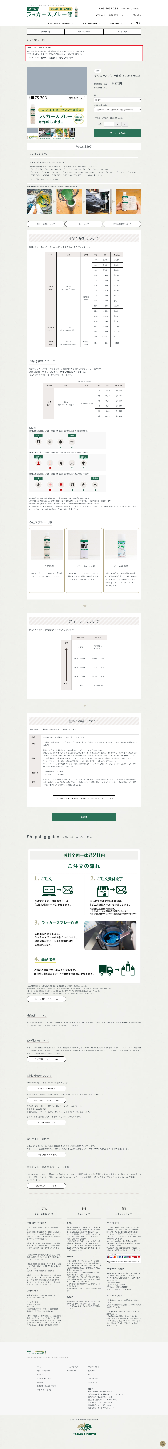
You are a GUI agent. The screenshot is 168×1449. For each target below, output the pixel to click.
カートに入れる (120, 133)
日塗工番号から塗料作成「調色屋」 (101, 1391)
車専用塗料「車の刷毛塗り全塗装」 (101, 1397)
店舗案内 (40, 1382)
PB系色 (36, 40)
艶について (84, 223)
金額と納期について (45, 223)
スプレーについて (84, 31)
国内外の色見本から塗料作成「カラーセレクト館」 (106, 1394)
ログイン (125, 15)
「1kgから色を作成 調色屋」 (46, 1154)
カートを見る (93, 1378)
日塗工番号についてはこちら (46, 1059)
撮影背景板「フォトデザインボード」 (101, 1408)
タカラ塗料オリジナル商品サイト (100, 1402)
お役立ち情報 (114, 23)
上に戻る (84, 817)
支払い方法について (44, 1378)
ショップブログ (72, 1367)
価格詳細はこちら (100, 87)
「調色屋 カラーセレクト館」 (46, 1186)
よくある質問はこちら (46, 1122)
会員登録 (91, 1370)
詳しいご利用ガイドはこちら (46, 999)
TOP (162, 1444)
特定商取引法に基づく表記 (46, 1386)
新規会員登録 (113, 15)
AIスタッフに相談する (46, 1088)
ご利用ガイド (46, 31)
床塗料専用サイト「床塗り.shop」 (100, 1405)
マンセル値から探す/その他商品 (58, 23)
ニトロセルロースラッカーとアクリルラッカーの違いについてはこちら (84, 798)
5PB (43, 40)
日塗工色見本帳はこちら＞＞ (84, 166)
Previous (30, 97)
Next (84, 97)
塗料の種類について (122, 223)
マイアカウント (99, 15)
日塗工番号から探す (90, 23)
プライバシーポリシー (45, 1390)
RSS (68, 1370)
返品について (42, 1374)
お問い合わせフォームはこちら (46, 1100)
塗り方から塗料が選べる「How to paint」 (103, 1399)
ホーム (29, 40)
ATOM (73, 1370)
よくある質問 (122, 31)
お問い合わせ (136, 15)
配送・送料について (44, 1370)
